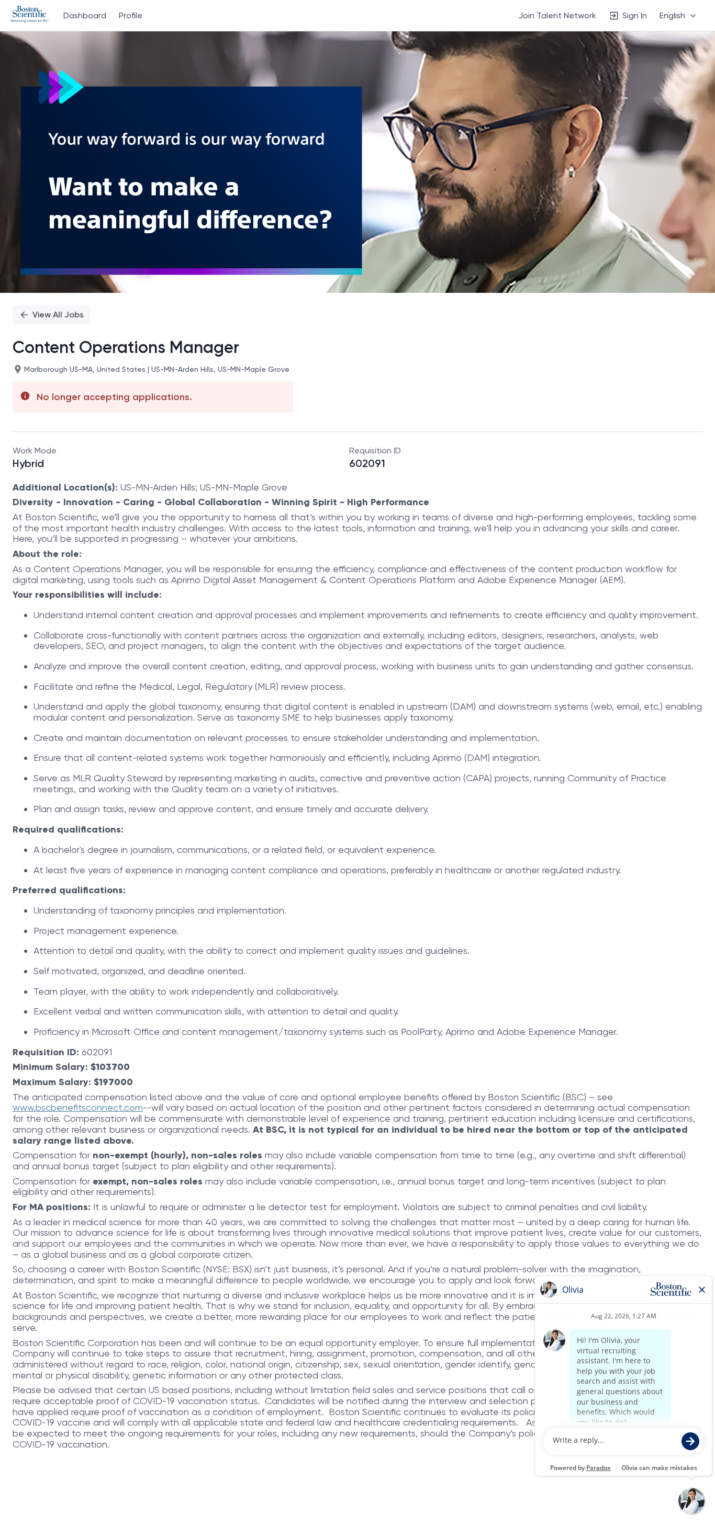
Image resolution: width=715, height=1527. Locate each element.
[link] (29, 15)
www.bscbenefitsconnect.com (78, 1107)
